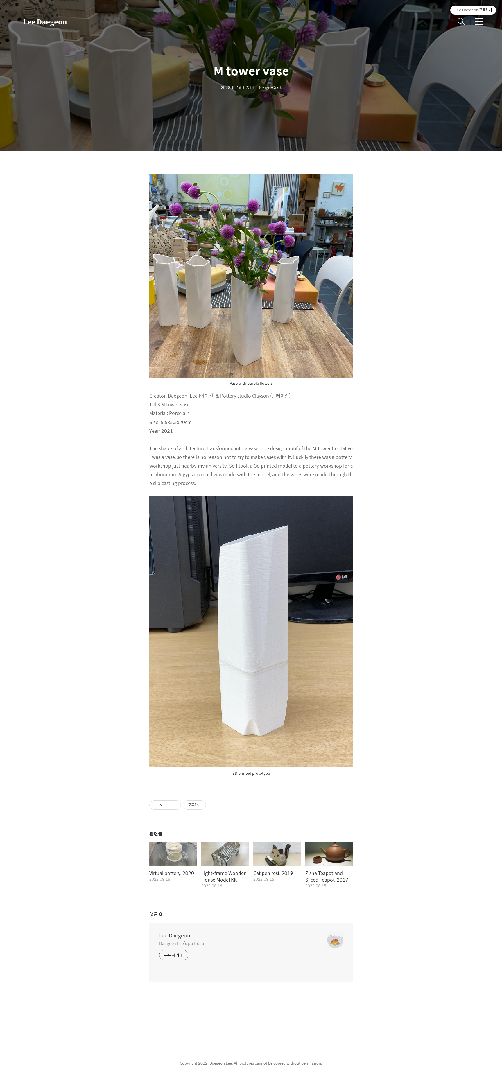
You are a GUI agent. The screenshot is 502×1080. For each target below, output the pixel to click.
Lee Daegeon (45, 21)
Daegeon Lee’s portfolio (181, 943)
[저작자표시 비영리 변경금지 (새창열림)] (214, 805)
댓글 (155, 914)
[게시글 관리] (174, 805)
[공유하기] (167, 805)
